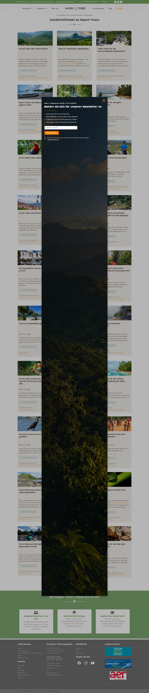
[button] (104, 100)
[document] (74, 346)
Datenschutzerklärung (53, 139)
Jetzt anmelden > (51, 133)
